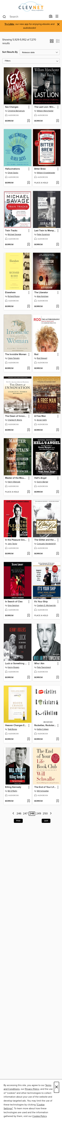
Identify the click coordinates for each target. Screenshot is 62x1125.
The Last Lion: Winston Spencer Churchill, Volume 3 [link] (45, 107)
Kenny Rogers (13, 667)
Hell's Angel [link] (40, 478)
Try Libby (9, 24)
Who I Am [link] (39, 663)
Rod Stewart (42, 358)
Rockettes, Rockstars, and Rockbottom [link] (45, 725)
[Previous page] (13, 813)
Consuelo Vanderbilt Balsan (47, 544)
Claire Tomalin (14, 358)
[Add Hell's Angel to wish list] (57, 492)
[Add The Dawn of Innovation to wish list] (28, 430)
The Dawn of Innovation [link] (16, 416)
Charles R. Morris (15, 420)
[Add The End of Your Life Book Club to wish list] (57, 801)
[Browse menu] (57, 16)
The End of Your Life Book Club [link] (45, 787)
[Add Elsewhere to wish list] (28, 307)
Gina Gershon (13, 605)
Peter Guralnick (43, 234)
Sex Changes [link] (11, 107)
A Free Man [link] (40, 416)
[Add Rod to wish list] (57, 368)
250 (45, 813)
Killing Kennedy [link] (13, 787)
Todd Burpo (12, 729)
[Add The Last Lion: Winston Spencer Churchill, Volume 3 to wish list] (57, 121)
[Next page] (51, 813)
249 (38, 813)
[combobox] (25, 16)
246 (19, 813)
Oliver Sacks (13, 173)
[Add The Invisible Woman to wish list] (28, 368)
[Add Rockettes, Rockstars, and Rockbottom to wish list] (57, 739)
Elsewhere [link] (10, 292)
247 (25, 813)
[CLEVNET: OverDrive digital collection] (31, 6)
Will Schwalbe (43, 791)
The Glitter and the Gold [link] (45, 540)
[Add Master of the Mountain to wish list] (28, 492)
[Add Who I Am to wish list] (57, 678)
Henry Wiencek (14, 482)
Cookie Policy (39, 1116)
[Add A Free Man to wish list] (57, 430)
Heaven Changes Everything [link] (16, 725)
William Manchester (45, 111)
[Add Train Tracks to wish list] (28, 245)
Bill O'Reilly (12, 791)
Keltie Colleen (43, 729)
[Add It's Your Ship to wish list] (57, 616)
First (18, 820)
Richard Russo (14, 296)
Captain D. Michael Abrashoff (47, 605)
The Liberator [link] (41, 292)
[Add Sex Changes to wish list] (28, 121)
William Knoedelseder (46, 173)
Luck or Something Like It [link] (16, 663)
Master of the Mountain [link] (16, 478)
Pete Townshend (44, 667)
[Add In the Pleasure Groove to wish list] (28, 554)
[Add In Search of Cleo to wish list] (28, 616)
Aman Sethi (42, 420)
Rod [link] (36, 354)
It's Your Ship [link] (41, 601)
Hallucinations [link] (12, 169)
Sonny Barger (42, 482)
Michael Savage (14, 234)
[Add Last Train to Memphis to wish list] (57, 245)
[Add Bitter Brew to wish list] (57, 183)
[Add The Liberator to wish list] (57, 307)
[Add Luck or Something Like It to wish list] (28, 678)
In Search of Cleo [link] (14, 601)
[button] (52, 42)
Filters (8, 61)
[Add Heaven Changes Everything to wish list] (28, 739)
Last (46, 820)
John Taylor (12, 544)
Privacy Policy (32, 1089)
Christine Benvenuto (16, 111)
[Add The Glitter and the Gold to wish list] (57, 554)
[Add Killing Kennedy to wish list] (28, 801)
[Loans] (51, 17)
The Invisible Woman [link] (15, 354)
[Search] (4, 16)
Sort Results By (10, 52)
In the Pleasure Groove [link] (16, 540)
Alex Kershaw (42, 296)
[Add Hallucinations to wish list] (28, 183)
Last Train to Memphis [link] (45, 230)
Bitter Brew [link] (40, 169)
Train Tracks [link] (11, 230)
